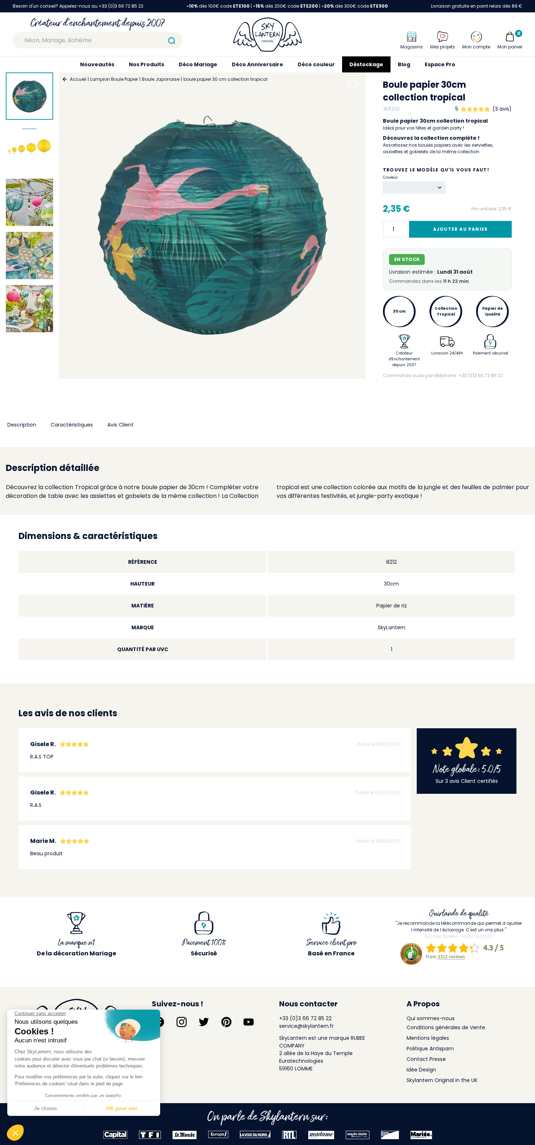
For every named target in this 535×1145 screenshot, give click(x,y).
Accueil (78, 79)
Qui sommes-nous (431, 1018)
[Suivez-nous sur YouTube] (248, 1022)
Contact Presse (426, 1059)
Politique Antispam (430, 1048)
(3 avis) (502, 108)
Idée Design (421, 1069)
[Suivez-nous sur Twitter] (204, 1022)
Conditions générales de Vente (446, 1027)
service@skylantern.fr (306, 1026)
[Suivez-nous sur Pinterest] (226, 1022)
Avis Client (120, 424)
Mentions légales (428, 1038)
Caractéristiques (72, 424)
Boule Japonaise (160, 79)
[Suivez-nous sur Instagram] (181, 1022)
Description (21, 424)
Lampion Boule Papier (114, 79)
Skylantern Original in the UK (442, 1080)
